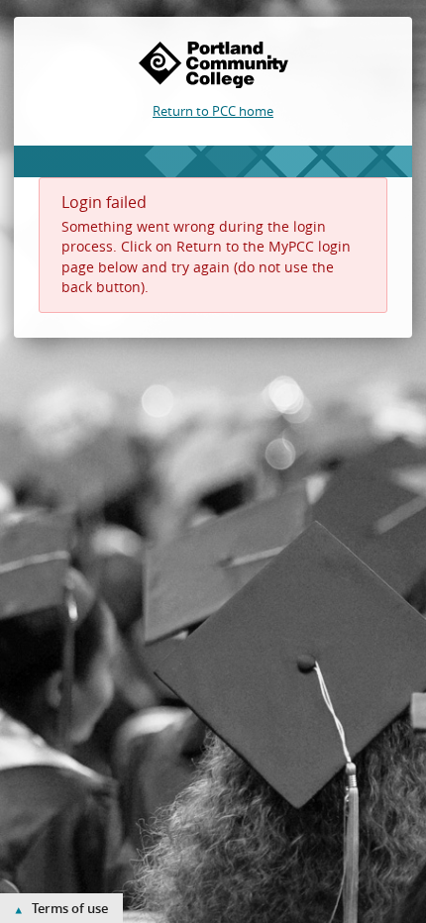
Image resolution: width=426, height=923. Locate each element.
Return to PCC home (213, 111)
